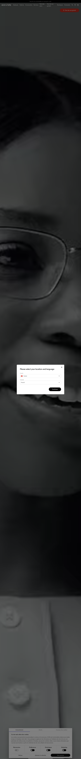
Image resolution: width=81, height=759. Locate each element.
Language (22, 379)
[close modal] (61, 367)
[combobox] (40, 376)
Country (21, 373)
